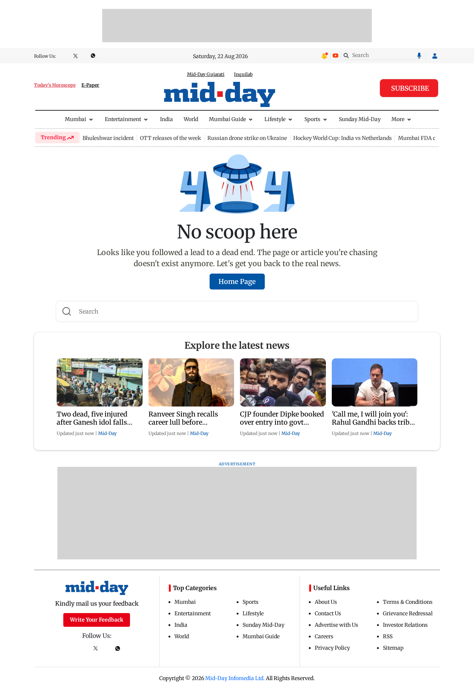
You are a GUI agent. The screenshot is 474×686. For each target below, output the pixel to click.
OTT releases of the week (170, 138)
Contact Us (328, 613)
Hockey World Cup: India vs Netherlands (342, 138)
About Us (326, 602)
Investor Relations (405, 625)
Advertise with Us (336, 625)
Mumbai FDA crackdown (429, 138)
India (166, 119)
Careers (324, 636)
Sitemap (393, 648)
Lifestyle (275, 119)
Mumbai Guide (227, 119)
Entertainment (123, 119)
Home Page (237, 281)
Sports (312, 119)
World (191, 119)
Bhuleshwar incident (108, 138)
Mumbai (75, 119)
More (397, 119)
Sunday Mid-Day (360, 119)
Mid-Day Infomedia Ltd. (235, 678)
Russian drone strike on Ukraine (247, 138)
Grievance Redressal (408, 613)
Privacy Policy (332, 648)
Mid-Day (107, 433)
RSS (388, 636)
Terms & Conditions (408, 602)
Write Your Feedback (96, 619)
